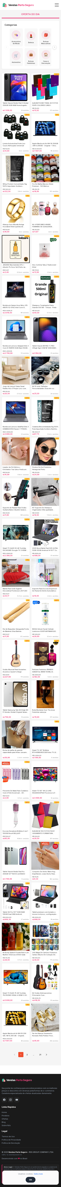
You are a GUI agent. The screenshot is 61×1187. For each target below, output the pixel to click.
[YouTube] (16, 1099)
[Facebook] (4, 1099)
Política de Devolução (11, 1143)
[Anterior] (7, 47)
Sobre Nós (6, 1125)
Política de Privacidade (11, 1140)
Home (4, 1112)
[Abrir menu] (57, 5)
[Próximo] (54, 47)
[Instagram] (10, 1099)
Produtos (5, 1116)
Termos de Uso (8, 1136)
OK (30, 1180)
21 (40, 1054)
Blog (4, 1122)
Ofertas (5, 1119)
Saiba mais (38, 1174)
